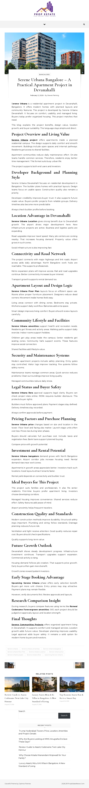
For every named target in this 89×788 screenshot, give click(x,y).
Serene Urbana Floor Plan (16, 652)
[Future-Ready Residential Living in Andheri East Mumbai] (79, 665)
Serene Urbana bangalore (52, 649)
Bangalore (44, 74)
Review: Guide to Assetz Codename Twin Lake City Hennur (16, 698)
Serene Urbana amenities (31, 649)
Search (22, 711)
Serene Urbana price (56, 652)
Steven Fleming (53, 95)
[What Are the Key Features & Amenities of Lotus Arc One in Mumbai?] (10, 665)
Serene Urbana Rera (34, 655)
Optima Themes (25, 784)
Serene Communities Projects (27, 625)
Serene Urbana (20, 140)
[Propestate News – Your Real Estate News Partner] (44, 9)
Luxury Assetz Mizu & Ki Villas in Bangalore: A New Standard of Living (44, 698)
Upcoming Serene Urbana (54, 655)
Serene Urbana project (15, 655)
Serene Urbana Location (37, 652)
